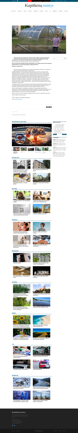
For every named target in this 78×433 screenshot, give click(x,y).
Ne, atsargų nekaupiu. (57, 131)
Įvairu (14, 313)
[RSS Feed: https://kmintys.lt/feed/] (12, 425)
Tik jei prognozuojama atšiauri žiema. (59, 130)
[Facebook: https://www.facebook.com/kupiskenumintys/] (17, 1)
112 (13, 344)
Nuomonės (15, 251)
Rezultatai (64, 134)
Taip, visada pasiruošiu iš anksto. (59, 126)
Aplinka (14, 282)
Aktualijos (15, 157)
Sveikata (14, 219)
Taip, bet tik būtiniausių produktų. (59, 127)
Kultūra (14, 188)
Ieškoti (65, 58)
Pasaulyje (15, 375)
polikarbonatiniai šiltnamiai (17, 99)
